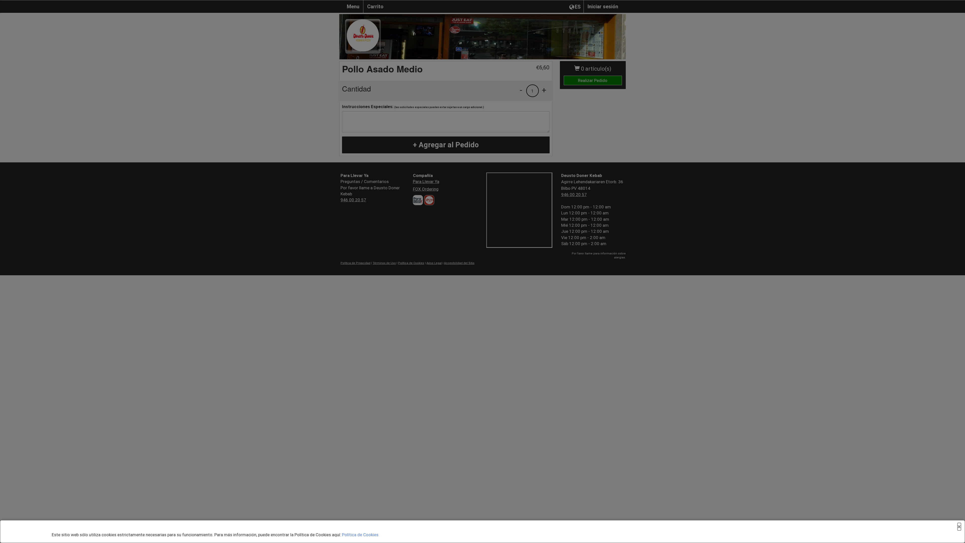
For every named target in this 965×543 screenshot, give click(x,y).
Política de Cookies (360, 534)
